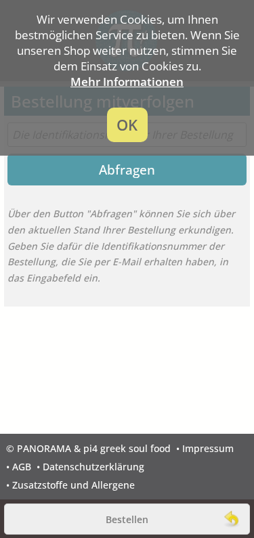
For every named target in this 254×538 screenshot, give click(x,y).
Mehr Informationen (127, 81)
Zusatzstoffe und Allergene (73, 484)
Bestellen (127, 519)
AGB (21, 466)
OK (127, 124)
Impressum (208, 448)
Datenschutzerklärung (93, 466)
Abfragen (127, 169)
